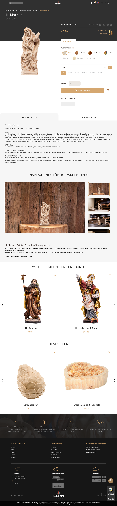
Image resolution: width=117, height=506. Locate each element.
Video (12, 449)
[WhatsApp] (97, 25)
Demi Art (13, 447)
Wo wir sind (54, 449)
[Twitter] (104, 25)
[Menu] (114, 487)
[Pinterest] (107, 25)
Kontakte (53, 447)
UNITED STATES (106, 3)
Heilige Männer (44, 10)
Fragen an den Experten (93, 449)
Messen (13, 455)
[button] (2, 305)
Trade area (54, 455)
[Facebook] (100, 25)
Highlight (13, 452)
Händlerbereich (55, 457)
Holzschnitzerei (91, 452)
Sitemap (13, 457)
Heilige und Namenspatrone (28, 10)
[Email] (111, 25)
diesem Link (87, 502)
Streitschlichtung (56, 452)
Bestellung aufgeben (92, 447)
